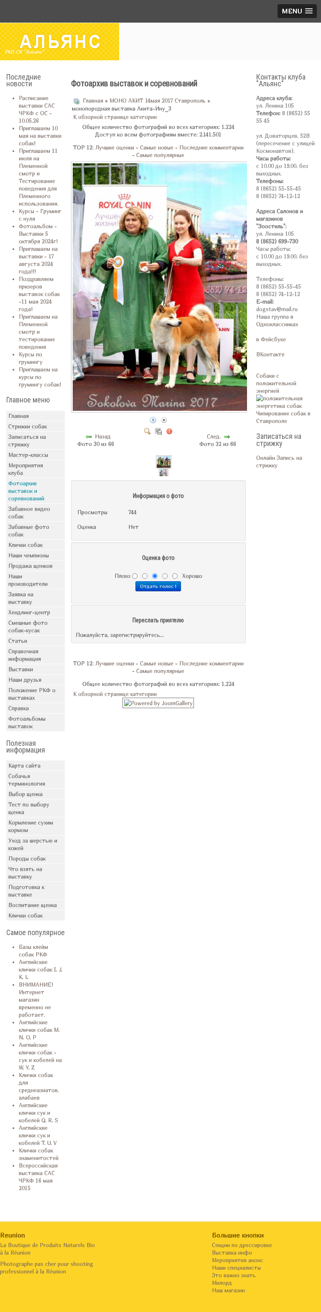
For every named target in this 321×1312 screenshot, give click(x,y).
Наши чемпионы (28, 555)
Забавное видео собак (29, 512)
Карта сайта (24, 765)
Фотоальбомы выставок (27, 722)
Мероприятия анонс (237, 1260)
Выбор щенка (25, 794)
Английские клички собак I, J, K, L (40, 969)
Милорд (222, 1282)
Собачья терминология (26, 780)
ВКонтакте (270, 354)
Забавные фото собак (28, 530)
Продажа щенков (30, 565)
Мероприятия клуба (25, 469)
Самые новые (156, 147)
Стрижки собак (27, 426)
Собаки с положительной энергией (276, 383)
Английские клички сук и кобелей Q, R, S (38, 1113)
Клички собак (25, 544)
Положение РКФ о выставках (32, 694)
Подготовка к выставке (26, 891)
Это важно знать (234, 1275)
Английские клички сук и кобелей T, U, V (37, 1135)
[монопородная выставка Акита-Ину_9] (164, 474)
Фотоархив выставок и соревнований (26, 491)
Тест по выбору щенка (28, 808)
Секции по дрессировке (242, 1245)
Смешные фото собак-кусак (28, 626)
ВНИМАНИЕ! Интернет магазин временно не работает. (36, 999)
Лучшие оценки (114, 147)
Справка (18, 708)
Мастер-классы (28, 454)
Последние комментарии (211, 147)
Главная (18, 415)
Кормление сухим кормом (30, 826)
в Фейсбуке (271, 339)
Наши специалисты (236, 1267)
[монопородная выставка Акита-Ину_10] (163, 461)
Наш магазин (228, 1290)
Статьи (17, 640)
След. (214, 436)
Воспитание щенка (32, 905)
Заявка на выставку (20, 598)
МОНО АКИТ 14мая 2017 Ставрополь (158, 100)
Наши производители (28, 580)
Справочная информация (24, 655)
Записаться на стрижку (27, 440)
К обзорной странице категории (115, 116)
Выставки (20, 669)
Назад (103, 436)
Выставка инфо (232, 1252)
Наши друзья (24, 679)
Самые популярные (160, 155)
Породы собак (27, 858)
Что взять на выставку (25, 873)
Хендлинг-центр (29, 612)
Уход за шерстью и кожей (32, 844)
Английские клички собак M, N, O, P (39, 1030)
